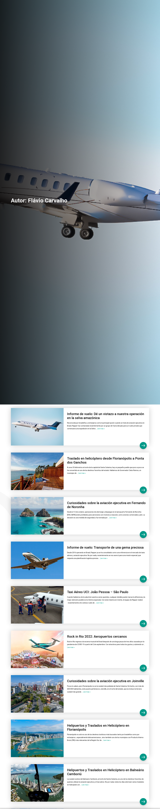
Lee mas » (101, 429)
